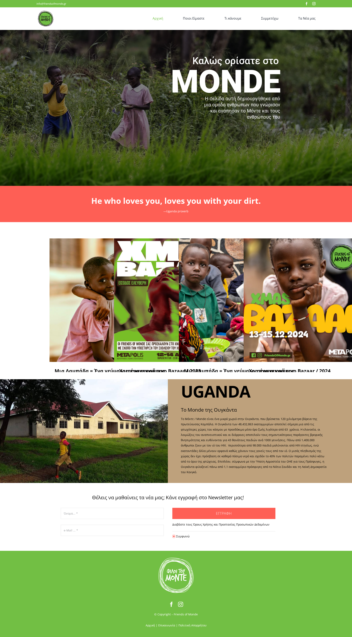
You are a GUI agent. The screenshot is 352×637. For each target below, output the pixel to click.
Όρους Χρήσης (203, 524)
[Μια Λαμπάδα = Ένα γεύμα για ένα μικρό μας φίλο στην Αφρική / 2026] (111, 300)
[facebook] (306, 3)
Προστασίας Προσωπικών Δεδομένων (244, 524)
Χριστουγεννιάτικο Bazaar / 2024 (300, 300)
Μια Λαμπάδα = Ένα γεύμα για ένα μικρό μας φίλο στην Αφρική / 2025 (235, 300)
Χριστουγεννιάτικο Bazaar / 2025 (170, 300)
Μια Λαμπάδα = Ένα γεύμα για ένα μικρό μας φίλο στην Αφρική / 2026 (106, 300)
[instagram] (314, 3)
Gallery (310, 300)
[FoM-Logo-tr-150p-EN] (45, 11)
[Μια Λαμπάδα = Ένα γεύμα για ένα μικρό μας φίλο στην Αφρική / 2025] (240, 300)
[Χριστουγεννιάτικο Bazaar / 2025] (176, 300)
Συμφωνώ (183, 536)
